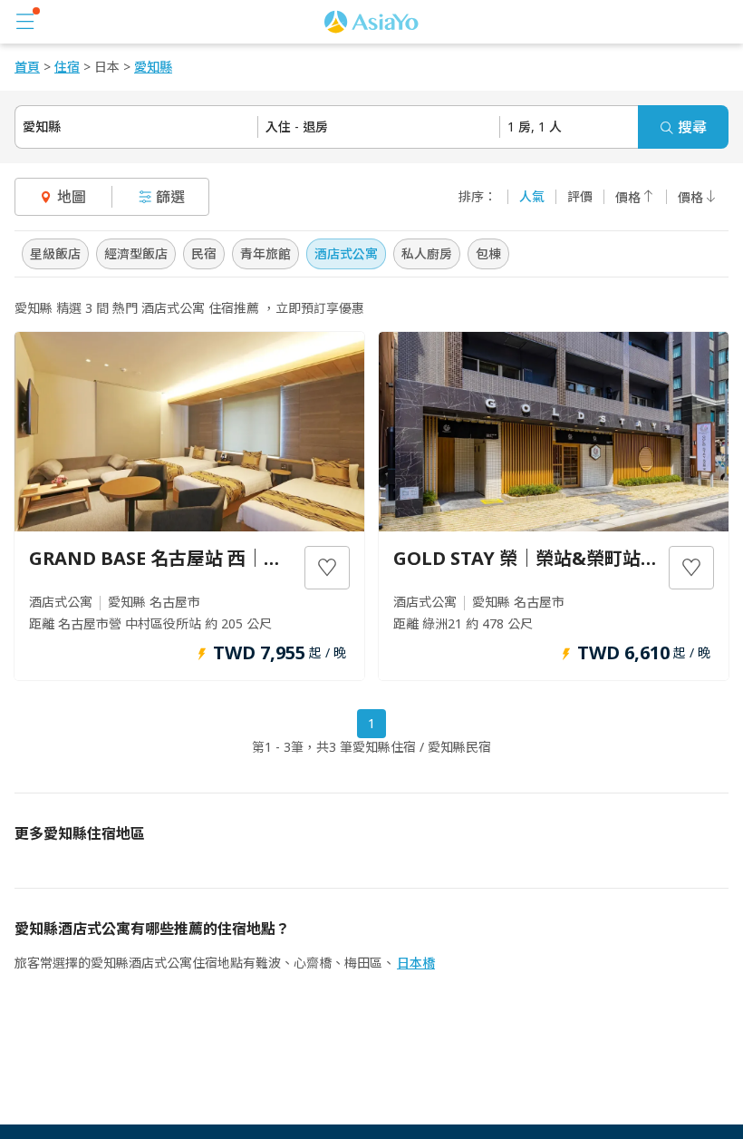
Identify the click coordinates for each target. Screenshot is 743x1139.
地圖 (71, 197)
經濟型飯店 (136, 253)
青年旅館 (265, 253)
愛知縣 (42, 126)
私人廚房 (426, 253)
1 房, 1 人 (534, 126)
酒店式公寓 (346, 253)
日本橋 (416, 962)
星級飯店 (55, 253)
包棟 (488, 253)
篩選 (170, 197)
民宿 (204, 253)
